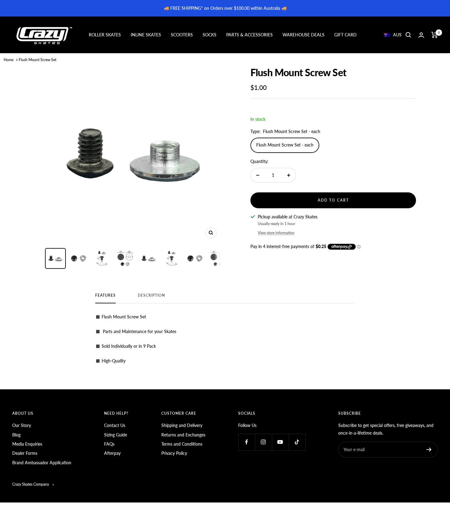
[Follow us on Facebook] (246, 442)
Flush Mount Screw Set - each (284, 144)
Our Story (21, 425)
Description (151, 295)
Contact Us (114, 425)
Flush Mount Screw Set (37, 59)
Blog (16, 434)
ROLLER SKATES (105, 34)
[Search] (408, 35)
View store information (276, 233)
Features (105, 295)
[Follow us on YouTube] (280, 442)
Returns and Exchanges (183, 434)
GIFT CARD (345, 34)
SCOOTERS (182, 34)
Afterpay (112, 453)
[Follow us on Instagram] (263, 442)
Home (8, 59)
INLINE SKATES (146, 34)
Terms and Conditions (181, 444)
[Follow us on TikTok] (297, 442)
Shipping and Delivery (181, 425)
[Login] (421, 35)
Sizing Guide (115, 434)
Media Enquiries (27, 444)
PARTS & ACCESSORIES (249, 34)
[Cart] (434, 35)
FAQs (109, 444)
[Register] (429, 449)
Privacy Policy (174, 453)
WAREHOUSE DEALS (303, 34)
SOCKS (209, 34)
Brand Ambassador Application (41, 462)
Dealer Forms (24, 453)
